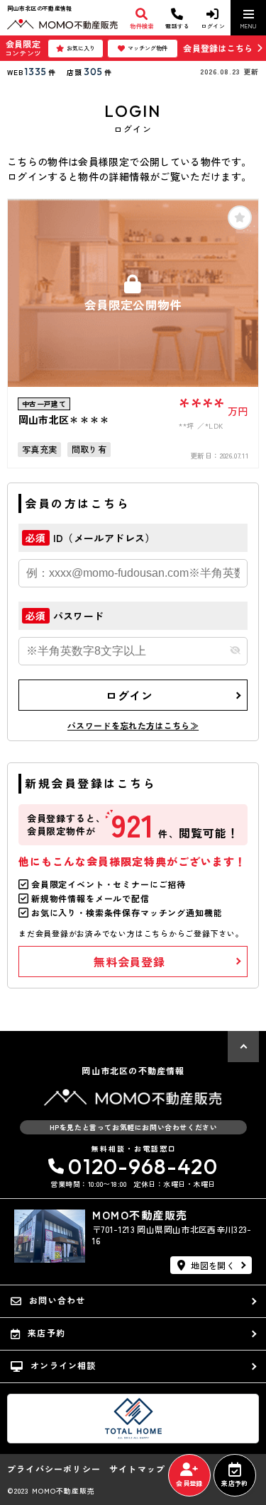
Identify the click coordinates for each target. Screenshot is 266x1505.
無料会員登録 (129, 961)
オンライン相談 (63, 1365)
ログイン (129, 695)
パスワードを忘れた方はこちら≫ (133, 725)
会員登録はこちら (218, 48)
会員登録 (189, 1483)
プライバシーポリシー (54, 1469)
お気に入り (81, 48)
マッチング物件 (147, 48)
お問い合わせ (57, 1300)
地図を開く (213, 1265)
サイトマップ (137, 1469)
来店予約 (234, 1483)
